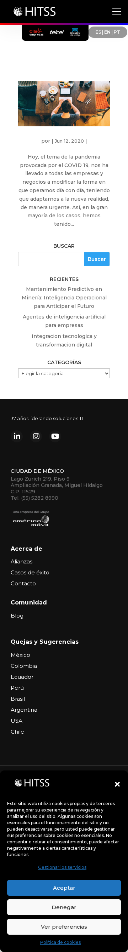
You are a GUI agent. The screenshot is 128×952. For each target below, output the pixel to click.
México (20, 655)
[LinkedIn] (17, 436)
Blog (17, 615)
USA (16, 720)
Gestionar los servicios (62, 867)
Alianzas (21, 561)
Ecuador (22, 676)
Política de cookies (60, 942)
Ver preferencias (64, 926)
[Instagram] (36, 436)
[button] (117, 784)
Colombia (24, 666)
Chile (17, 731)
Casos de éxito (30, 572)
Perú (17, 687)
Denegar (64, 907)
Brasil (18, 698)
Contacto (23, 583)
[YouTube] (55, 436)
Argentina (24, 709)
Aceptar (64, 887)
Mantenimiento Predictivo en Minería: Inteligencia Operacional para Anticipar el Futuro (64, 297)
